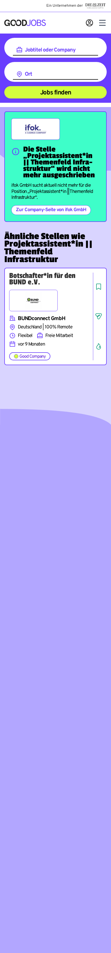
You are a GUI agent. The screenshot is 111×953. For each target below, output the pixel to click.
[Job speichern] (98, 286)
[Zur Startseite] (25, 23)
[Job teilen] (98, 316)
